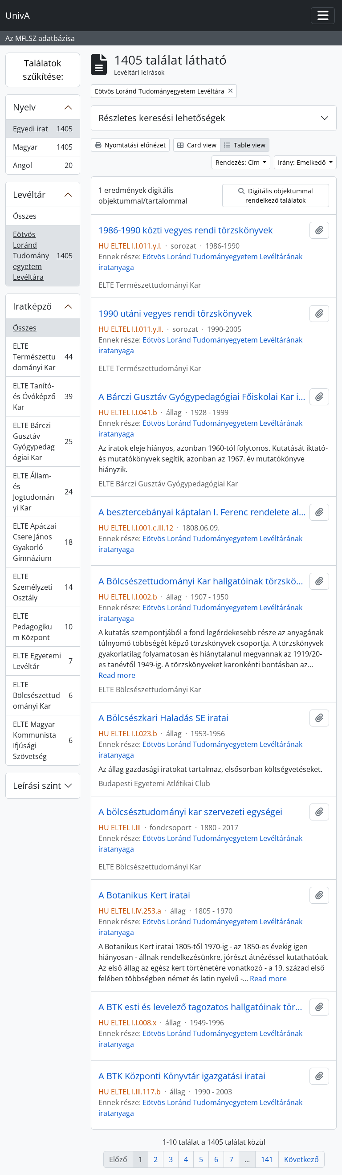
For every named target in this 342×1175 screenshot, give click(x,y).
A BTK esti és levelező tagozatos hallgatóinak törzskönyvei (202, 1007)
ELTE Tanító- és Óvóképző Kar (42, 396)
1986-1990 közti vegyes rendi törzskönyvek (185, 230)
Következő (301, 1159)
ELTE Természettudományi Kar (42, 356)
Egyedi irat (44, 131)
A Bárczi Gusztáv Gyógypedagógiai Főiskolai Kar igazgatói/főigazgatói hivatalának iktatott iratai (202, 397)
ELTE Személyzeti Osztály (42, 587)
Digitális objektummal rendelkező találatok (279, 195)
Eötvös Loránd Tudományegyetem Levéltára (44, 255)
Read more (116, 675)
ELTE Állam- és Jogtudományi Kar (42, 492)
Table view (248, 145)
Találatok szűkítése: (43, 69)
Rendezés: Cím (238, 162)
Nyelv (24, 107)
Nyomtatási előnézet (134, 145)
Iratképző (32, 306)
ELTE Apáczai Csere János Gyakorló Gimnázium (42, 542)
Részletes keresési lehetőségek (161, 118)
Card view (200, 145)
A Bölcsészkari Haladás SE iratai (163, 718)
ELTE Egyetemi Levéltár (42, 661)
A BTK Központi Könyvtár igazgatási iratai (181, 1076)
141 (267, 1159)
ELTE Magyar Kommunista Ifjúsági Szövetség (42, 740)
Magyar (44, 149)
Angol (42, 167)
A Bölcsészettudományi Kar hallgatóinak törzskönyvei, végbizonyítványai (202, 581)
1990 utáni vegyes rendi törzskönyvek (175, 313)
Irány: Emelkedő (302, 162)
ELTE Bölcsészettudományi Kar (42, 695)
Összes (25, 216)
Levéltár (29, 194)
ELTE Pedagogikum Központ (42, 626)
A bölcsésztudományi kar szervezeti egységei (190, 812)
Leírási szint (37, 785)
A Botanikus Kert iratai (144, 895)
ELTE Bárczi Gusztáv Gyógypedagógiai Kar (42, 441)
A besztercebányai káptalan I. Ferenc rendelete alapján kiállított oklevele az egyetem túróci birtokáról (202, 512)
